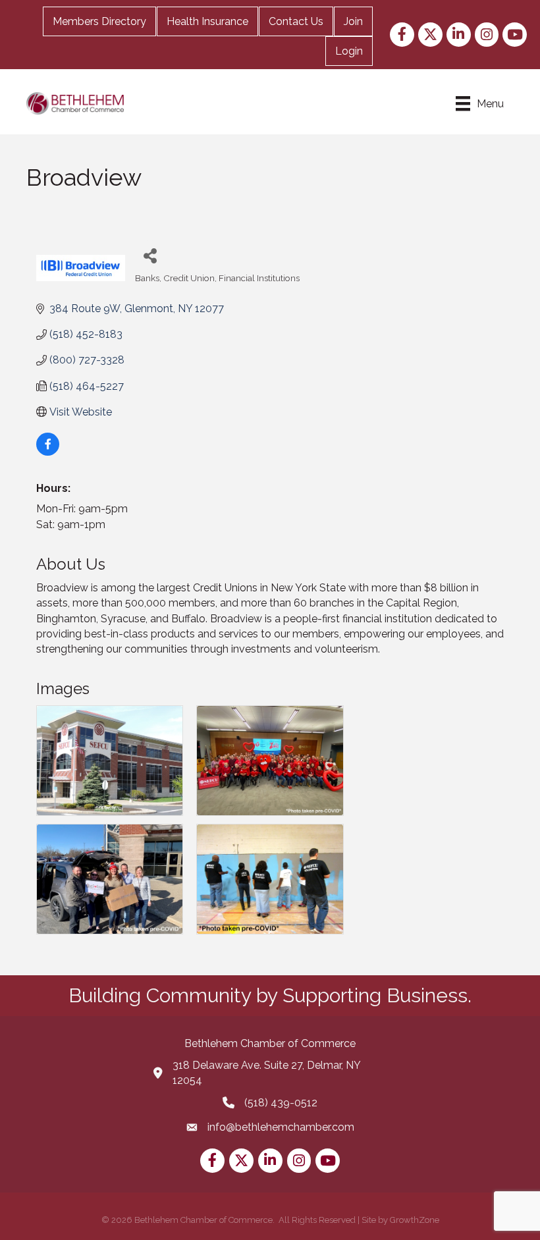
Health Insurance (207, 21)
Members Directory (99, 21)
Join (353, 21)
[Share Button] (150, 255)
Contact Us (296, 21)
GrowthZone (414, 1220)
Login (349, 51)
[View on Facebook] (47, 452)
